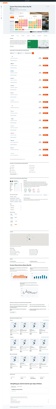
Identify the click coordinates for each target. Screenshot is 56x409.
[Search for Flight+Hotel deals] (1, 10)
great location (17, 198)
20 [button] (15, 25)
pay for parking (16, 201)
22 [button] (19, 25)
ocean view (11, 196)
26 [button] (26, 25)
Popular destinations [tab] (19, 386)
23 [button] (21, 25)
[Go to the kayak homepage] (5, 2)
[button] (55, 1)
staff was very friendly (12, 198)
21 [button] (17, 25)
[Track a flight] (1, 13)
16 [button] (21, 23)
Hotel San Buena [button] (22, 363)
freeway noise (11, 201)
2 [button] (38, 20)
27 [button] (15, 27)
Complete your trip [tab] (13, 386)
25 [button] (29, 27)
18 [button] (29, 25)
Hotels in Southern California (36, 406)
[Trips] (1, 16)
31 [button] (40, 27)
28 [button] (17, 27)
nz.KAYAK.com (11, 406)
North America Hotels (18, 406)
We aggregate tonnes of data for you (15, 401)
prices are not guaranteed (25, 397)
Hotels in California (30, 406)
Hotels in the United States (24, 406)
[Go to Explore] (1, 12)
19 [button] (26, 23)
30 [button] (21, 27)
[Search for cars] (1, 8)
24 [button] (40, 25)
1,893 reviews (16, 8)
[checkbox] (14, 214)
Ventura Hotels (41, 406)
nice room (15, 196)
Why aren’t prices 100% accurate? (15, 402)
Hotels (14, 406)
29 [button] (19, 27)
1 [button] (19, 20)
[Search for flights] (1, 5)
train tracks (20, 201)
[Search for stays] (1, 7)
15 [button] (19, 23)
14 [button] (17, 23)
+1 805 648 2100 (12, 10)
